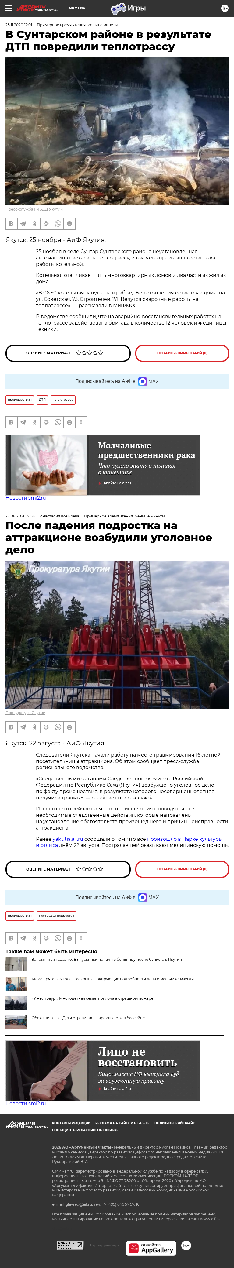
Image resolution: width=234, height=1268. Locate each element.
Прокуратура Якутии (25, 712)
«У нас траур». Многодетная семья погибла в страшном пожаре (92, 998)
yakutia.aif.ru (68, 839)
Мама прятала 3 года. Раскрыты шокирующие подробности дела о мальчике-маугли (113, 979)
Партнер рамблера (104, 1245)
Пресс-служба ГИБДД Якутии (34, 209)
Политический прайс (174, 1123)
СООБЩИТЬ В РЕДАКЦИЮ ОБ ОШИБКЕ (85, 1130)
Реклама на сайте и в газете (122, 1123)
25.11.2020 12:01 (18, 24)
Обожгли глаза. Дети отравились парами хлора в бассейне (88, 1017)
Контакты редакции (71, 1123)
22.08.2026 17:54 (20, 516)
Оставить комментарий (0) (182, 353)
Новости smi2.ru (25, 498)
